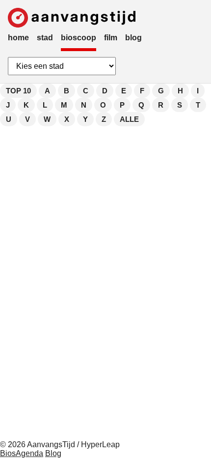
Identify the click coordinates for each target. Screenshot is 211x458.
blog (133, 37)
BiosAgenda (21, 453)
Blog (53, 453)
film (110, 37)
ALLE (129, 119)
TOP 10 (18, 90)
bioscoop (78, 37)
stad (45, 37)
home (18, 37)
